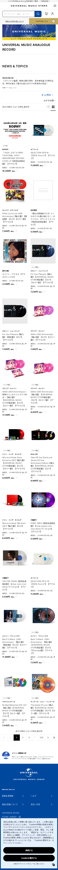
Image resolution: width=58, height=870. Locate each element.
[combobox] (21, 14)
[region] (14, 21)
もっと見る (46, 95)
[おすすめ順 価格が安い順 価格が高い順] (49, 100)
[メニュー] (54, 5)
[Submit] (38, 14)
